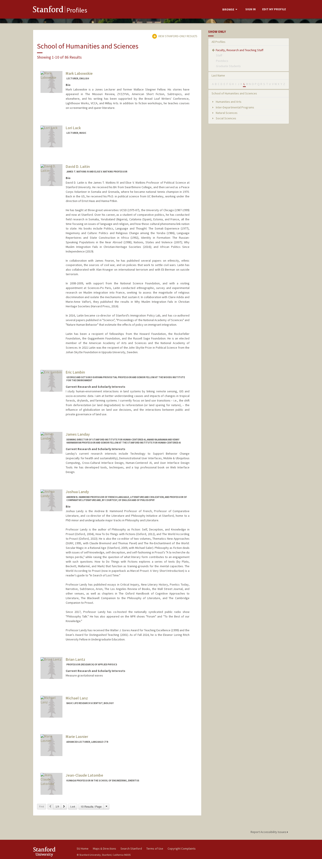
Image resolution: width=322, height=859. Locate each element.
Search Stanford (131, 848)
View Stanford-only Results (177, 36)
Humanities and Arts (228, 102)
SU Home (82, 848)
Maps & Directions (104, 848)
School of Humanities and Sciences (234, 93)
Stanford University (51, 851)
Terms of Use (154, 848)
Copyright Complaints (182, 848)
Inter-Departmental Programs (234, 107)
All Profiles (218, 42)
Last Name (218, 75)
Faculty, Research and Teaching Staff (239, 50)
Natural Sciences (226, 113)
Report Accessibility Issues (269, 832)
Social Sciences (225, 118)
